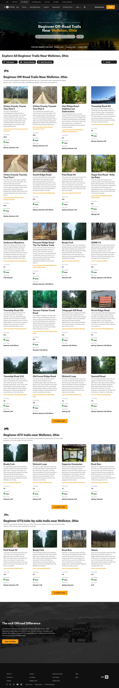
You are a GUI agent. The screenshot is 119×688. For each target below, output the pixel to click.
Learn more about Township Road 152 (15, 321)
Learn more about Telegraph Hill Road (74, 321)
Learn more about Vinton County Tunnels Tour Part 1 (15, 186)
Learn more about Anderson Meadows (15, 254)
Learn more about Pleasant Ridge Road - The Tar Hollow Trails (45, 254)
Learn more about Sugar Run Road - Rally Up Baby (103, 186)
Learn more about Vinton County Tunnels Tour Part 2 (45, 118)
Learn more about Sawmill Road (103, 385)
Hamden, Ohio (71, 47)
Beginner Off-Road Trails (46, 22)
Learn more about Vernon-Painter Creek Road (45, 321)
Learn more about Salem (103, 558)
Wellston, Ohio (59, 47)
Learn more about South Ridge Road (45, 186)
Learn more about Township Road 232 (15, 385)
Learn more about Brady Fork (74, 254)
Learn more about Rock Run (103, 472)
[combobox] (56, 37)
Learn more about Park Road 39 (74, 186)
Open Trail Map (10, 641)
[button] (10, 62)
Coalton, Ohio (82, 47)
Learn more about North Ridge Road (103, 321)
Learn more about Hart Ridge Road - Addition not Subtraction (74, 118)
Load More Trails (59, 421)
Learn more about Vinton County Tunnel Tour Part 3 (15, 118)
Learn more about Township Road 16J (103, 118)
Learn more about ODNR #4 (103, 254)
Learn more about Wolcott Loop (74, 385)
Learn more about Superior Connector (74, 472)
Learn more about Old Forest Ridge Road (45, 385)
